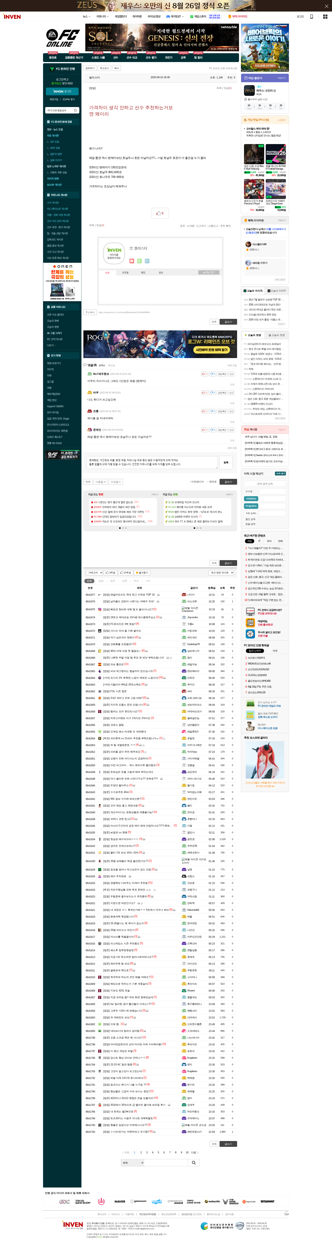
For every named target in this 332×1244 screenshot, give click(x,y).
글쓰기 (228, 563)
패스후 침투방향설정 (118, 950)
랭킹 (143, 272)
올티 (189, 805)
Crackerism (187, 611)
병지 (189, 1064)
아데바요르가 (194, 711)
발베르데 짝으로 (116, 970)
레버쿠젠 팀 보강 (116, 963)
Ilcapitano (192, 1057)
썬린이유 (192, 798)
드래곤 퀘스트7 (54, 437)
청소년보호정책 (168, 1214)
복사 (116, 68)
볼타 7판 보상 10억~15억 (121, 852)
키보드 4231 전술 (116, 990)
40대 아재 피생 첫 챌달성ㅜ (122, 650)
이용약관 (129, 1214)
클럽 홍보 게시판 (55, 245)
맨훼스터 (192, 1010)
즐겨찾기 (143, 572)
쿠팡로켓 (192, 970)
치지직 (50, 369)
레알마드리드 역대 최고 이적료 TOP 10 (129, 594)
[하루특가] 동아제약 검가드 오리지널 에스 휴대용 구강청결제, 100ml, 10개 (265, 461)
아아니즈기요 (194, 778)
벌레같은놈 (193, 718)
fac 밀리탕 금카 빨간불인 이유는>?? (127, 1004)
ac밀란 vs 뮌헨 (115, 832)
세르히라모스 (194, 704)
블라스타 (94, 77)
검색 (75, 110)
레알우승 (192, 664)
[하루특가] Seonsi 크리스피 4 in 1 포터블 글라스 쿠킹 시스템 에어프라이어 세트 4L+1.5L (265, 455)
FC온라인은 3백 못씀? (119, 624)
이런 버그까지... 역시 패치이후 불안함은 (129, 765)
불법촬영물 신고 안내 (191, 1214)
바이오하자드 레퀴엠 (57, 430)
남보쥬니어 (193, 650)
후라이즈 (192, 983)
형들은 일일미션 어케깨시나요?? (125, 1125)
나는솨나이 (193, 1037)
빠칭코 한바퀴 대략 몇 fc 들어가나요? (128, 609)
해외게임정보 (53, 394)
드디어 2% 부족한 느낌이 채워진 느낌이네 (130, 677)
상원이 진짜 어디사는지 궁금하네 (125, 758)
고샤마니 (192, 977)
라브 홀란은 (113, 664)
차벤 (49, 375)
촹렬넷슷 (192, 997)
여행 (49, 387)
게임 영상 (51, 400)
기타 (147, 580)
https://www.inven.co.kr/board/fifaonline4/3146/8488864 (124, 312)
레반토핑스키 (194, 1131)
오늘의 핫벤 (53, 320)
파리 (189, 691)
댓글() (228, 88)
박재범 (190, 1077)
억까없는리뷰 (194, 792)
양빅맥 (190, 903)
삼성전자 (192, 771)
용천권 (190, 839)
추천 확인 (225, 225)
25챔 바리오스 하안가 (119, 930)
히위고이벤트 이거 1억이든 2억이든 (126, 718)
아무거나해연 (194, 745)
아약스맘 (192, 896)
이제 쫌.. (111, 1024)
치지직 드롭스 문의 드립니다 (123, 704)
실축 (124, 580)
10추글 (127, 572)
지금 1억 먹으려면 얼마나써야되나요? (128, 956)
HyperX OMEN (55, 406)
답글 (232, 384)
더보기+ (155, 494)
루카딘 (190, 684)
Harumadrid (193, 909)
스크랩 (190, 225)
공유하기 (90, 68)
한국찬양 (192, 923)
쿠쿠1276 (192, 845)
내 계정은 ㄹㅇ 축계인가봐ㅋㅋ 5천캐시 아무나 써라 (136, 909)
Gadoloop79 (193, 644)
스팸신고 (213, 225)
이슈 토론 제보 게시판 (58, 258)
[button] (120, 528)
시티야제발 (193, 758)
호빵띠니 (192, 819)
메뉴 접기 (208, 272)
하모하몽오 (193, 1111)
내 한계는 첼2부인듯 (118, 1111)
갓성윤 (190, 883)
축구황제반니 (194, 1004)
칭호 (161, 272)
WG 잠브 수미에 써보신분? (122, 798)
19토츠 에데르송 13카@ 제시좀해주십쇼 (129, 617)
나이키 (190, 594)
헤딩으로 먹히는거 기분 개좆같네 (125, 983)
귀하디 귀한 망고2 (117, 819)
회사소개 (102, 1214)
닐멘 (189, 869)
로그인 (300, 16)
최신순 (111, 365)
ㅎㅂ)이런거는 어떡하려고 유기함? (126, 1131)
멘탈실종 (192, 950)
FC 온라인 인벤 (65, 69)
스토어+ (282, 120)
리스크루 (192, 601)
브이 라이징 (53, 412)
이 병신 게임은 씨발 (118, 1051)
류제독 (190, 956)
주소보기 (104, 68)
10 (187, 1152)
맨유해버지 (193, 671)
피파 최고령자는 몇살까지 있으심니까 (128, 671)
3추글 (112, 572)
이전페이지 (197, 481)
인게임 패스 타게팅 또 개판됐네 (124, 731)
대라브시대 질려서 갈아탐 (121, 1030)
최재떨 (190, 1091)
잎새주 (190, 1104)
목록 (219, 88)
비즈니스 (115, 1214)
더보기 (147, 261)
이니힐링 (139, 261)
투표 (136, 580)
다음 (193, 1152)
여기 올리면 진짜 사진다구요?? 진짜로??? (130, 778)
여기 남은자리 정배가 (118, 637)
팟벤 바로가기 (54, 363)
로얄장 (190, 738)
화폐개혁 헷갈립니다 (118, 916)
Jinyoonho (192, 617)
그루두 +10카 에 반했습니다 (122, 1010)
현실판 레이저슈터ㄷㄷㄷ (121, 839)
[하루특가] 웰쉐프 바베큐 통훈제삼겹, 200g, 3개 (265, 442)
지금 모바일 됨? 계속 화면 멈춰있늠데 (128, 997)
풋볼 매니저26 (54, 443)
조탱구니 (192, 889)
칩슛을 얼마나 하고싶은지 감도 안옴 (127, 869)
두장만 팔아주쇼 (116, 785)
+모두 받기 (280, 473)
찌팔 (189, 916)
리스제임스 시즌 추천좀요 (121, 943)
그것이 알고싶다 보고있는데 (122, 1071)
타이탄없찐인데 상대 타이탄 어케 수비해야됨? (132, 1044)
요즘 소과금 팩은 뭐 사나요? (122, 1037)
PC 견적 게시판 (55, 339)
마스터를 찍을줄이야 (118, 936)
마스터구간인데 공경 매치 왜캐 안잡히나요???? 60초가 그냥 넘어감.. (145, 825)
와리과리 (192, 637)
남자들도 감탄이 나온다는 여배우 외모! (128, 601)
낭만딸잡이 (193, 724)
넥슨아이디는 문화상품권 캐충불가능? (128, 812)
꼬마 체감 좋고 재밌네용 (120, 805)
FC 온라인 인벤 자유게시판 (223, 68)
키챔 (189, 825)
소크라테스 (193, 1030)
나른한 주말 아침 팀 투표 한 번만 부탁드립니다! (133, 657)
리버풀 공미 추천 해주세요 (121, 751)
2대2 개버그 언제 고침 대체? (123, 698)
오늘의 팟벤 (53, 326)
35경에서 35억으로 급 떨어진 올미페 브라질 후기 (134, 1104)
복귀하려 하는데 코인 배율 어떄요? (126, 977)
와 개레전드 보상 (116, 1017)
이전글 (114, 481)
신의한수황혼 (194, 1024)
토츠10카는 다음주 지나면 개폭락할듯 (128, 1118)
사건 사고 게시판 (55, 251)
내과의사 (192, 1017)
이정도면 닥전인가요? (119, 903)
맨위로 (213, 481)
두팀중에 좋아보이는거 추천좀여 (125, 896)
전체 (89, 580)
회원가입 (54, 99)
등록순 (102, 365)
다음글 (99, 481)
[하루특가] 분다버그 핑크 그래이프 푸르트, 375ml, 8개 (265, 449)
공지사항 (229, 1214)
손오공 (202, 1125)
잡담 (101, 580)
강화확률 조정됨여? (118, 644)
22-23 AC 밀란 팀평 (117, 1064)
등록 (226, 462)
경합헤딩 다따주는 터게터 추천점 (125, 883)
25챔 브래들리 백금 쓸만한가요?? (125, 861)
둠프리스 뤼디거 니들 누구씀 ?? (124, 1084)
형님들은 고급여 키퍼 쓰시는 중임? (126, 1091)
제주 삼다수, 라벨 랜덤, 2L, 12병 (261, 436)
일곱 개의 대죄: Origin (58, 418)
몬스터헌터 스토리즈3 (58, 424)
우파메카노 (193, 1118)
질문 (112, 580)
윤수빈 (190, 1084)
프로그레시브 (194, 698)
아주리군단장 (194, 936)
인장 (107, 273)
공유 (182, 225)
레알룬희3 (192, 731)
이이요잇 (192, 963)
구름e (190, 624)
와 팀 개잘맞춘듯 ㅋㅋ (119, 745)
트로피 (190, 1051)
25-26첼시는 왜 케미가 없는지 (123, 923)
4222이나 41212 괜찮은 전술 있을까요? (128, 1098)
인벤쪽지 (132, 261)
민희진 (190, 677)
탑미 (189, 657)
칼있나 (190, 832)
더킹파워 (192, 630)
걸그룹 (50, 381)
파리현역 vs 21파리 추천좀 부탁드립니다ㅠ (131, 738)
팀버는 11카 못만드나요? (121, 711)
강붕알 (190, 765)
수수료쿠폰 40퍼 (116, 792)
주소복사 (90, 312)
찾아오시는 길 (213, 1214)
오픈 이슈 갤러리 (55, 314)
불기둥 (190, 785)
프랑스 (190, 876)
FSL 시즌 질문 (115, 691)
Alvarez (191, 990)
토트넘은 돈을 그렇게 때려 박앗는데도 (128, 771)
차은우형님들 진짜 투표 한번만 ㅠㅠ (127, 889)
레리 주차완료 (114, 876)
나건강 (190, 930)
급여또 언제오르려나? (119, 845)
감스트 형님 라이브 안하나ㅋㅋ (124, 1057)
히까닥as (192, 751)
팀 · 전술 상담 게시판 (57, 233)
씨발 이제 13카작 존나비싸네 (123, 1077)
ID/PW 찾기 (69, 99)
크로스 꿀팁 (113, 724)
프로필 (125, 272)
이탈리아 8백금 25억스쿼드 (122, 684)
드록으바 (192, 943)
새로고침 (232, 365)
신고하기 (201, 225)
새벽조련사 (193, 852)
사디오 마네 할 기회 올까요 (122, 630)
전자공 (190, 812)
